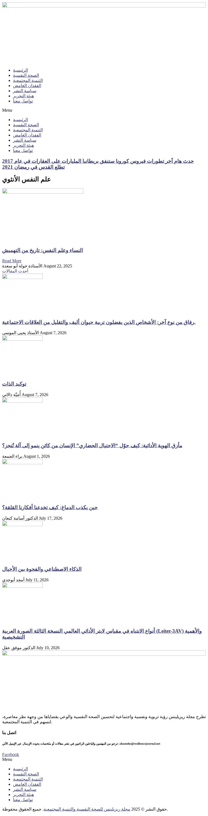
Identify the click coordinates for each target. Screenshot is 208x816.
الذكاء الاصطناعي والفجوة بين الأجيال (42, 569)
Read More (11, 260)
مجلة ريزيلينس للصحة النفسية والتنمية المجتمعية (87, 809)
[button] (104, 110)
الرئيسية (20, 70)
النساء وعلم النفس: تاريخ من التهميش (42, 250)
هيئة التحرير (23, 96)
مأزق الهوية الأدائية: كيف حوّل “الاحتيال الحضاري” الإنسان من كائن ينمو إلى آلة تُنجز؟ (92, 445)
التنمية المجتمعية (28, 80)
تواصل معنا (23, 101)
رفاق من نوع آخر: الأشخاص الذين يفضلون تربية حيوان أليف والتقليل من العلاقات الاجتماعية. (99, 322)
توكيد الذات (14, 384)
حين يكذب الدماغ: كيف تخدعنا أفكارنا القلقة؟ (50, 507)
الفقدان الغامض (27, 85)
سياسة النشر (24, 90)
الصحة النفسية (26, 75)
